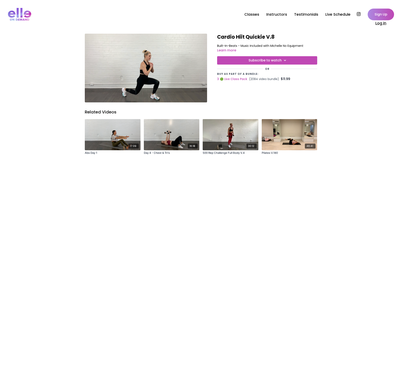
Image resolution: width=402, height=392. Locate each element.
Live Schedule (337, 14)
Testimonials (306, 14)
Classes (251, 14)
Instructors (276, 14)
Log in (380, 23)
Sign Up (381, 14)
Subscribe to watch (265, 60)
